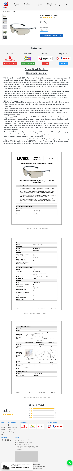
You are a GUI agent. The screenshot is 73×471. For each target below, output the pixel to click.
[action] (69, 462)
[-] (2, 440)
